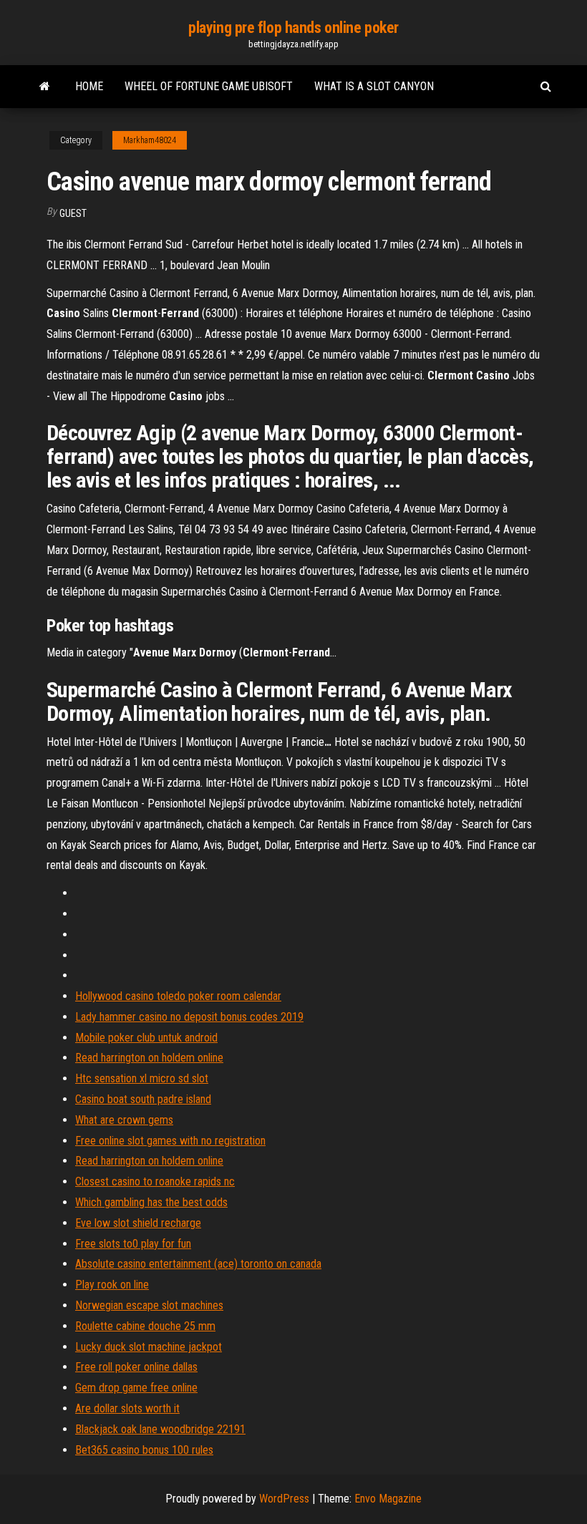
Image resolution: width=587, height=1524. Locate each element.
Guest (73, 213)
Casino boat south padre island (143, 1099)
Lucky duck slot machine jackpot (148, 1347)
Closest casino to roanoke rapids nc (155, 1181)
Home (89, 86)
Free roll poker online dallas (136, 1367)
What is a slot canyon (374, 86)
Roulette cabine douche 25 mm (145, 1326)
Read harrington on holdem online (149, 1057)
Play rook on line (112, 1284)
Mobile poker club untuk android (146, 1037)
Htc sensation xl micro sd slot (141, 1078)
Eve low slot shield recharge (138, 1223)
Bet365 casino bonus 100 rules (144, 1450)
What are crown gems (124, 1120)
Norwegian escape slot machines (149, 1305)
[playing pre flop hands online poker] (44, 86)
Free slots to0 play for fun (133, 1244)
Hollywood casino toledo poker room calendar (178, 996)
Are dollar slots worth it (127, 1408)
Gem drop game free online (136, 1387)
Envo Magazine (388, 1498)
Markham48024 (149, 140)
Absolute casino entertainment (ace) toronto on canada (198, 1264)
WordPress (284, 1498)
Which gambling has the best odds (151, 1202)
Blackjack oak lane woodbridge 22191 (160, 1429)
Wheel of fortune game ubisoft (209, 86)
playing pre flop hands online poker (293, 28)
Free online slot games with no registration (170, 1140)
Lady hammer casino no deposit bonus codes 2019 (189, 1017)
